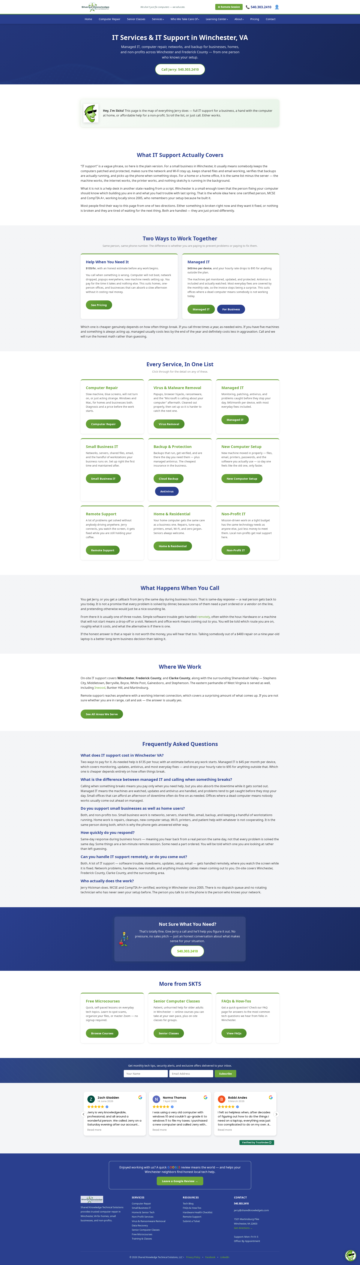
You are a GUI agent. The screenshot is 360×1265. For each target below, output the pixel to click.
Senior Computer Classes (177, 1001)
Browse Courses (102, 1033)
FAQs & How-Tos (236, 1001)
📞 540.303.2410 (258, 7)
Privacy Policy (193, 1257)
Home (88, 19)
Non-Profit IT (233, 513)
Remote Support (101, 513)
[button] (276, 1114)
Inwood (99, 688)
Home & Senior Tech (143, 1212)
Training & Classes (142, 1238)
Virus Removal (169, 424)
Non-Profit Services (142, 1216)
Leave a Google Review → (180, 1181)
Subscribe (225, 1073)
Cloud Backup (168, 478)
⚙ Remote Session (229, 7)
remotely (203, 617)
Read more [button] (94, 1130)
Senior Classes (136, 19)
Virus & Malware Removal (177, 387)
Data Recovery (140, 1225)
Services (157, 19)
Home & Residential (172, 513)
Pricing (254, 19)
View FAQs (234, 1033)
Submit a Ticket (191, 1221)
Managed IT (201, 309)
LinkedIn (224, 1257)
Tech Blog (188, 1203)
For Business (231, 309)
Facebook (210, 1257)
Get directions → (243, 1228)
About (238, 19)
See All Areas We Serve (102, 714)
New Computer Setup (241, 446)
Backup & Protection (173, 446)
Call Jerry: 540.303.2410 (180, 69)
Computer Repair (109, 19)
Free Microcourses (103, 1001)
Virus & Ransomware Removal (148, 1221)
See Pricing (99, 305)
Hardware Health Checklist (197, 1212)
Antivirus (166, 491)
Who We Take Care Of (184, 19)
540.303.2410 (187, 951)
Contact (270, 19)
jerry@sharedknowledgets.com (251, 1210)
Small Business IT (102, 446)
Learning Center (216, 19)
